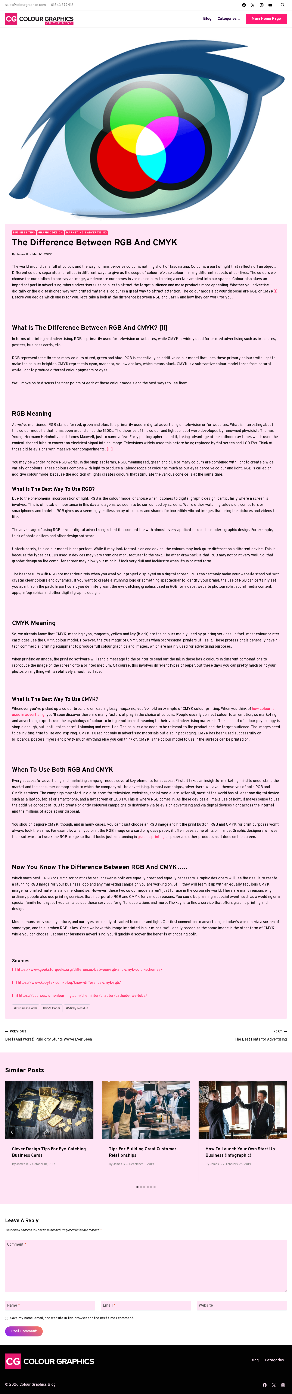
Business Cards (25, 1008)
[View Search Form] (283, 5)
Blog (207, 18)
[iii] (109, 449)
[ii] (14, 982)
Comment (17, 1244)
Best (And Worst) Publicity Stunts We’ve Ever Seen (48, 1036)
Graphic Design (50, 233)
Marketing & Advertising (86, 233)
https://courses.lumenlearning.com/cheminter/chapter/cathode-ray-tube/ (83, 995)
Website (206, 1305)
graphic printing (151, 837)
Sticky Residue (77, 1008)
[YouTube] (270, 5)
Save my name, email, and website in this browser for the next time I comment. (72, 1318)
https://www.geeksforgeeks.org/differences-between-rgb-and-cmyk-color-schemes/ (89, 969)
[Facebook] (244, 5)
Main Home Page (266, 18)
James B (22, 255)
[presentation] (49, 1110)
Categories (274, 1360)
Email (109, 1305)
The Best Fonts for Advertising (261, 1036)
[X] (253, 5)
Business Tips (24, 233)
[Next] (280, 1132)
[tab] (137, 1187)
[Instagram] (261, 5)
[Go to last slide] (12, 1132)
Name (13, 1305)
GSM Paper (51, 1008)
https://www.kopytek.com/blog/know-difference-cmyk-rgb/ (69, 982)
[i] (275, 291)
